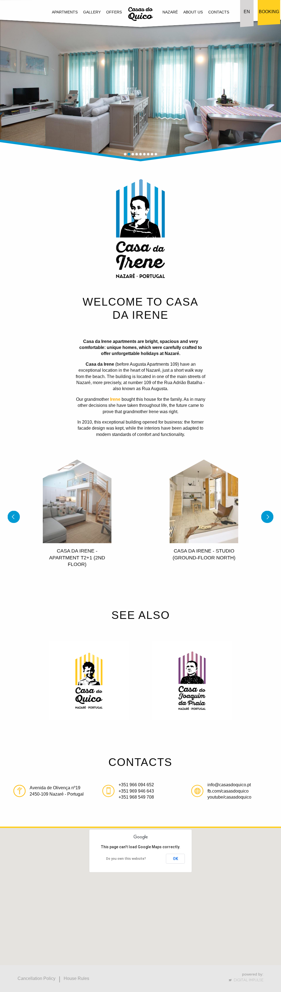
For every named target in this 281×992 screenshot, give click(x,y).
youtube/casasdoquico (229, 797)
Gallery (92, 12)
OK (175, 858)
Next (267, 93)
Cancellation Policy (36, 978)
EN (247, 11)
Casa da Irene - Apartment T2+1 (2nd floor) (77, 557)
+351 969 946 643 (136, 791)
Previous (14, 93)
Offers (114, 12)
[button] (151, 921)
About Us (193, 12)
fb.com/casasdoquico (228, 791)
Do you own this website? (126, 859)
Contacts (218, 12)
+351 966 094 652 (136, 784)
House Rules (76, 978)
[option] (77, 520)
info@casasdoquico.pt (229, 784)
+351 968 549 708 (136, 797)
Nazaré (170, 12)
